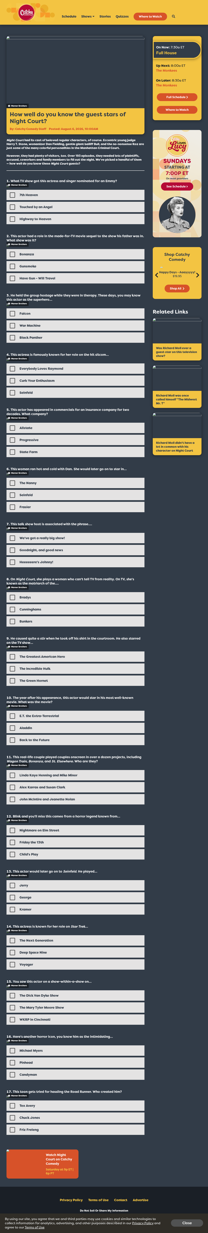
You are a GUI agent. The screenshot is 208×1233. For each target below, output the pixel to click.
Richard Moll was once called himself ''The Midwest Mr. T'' (176, 399)
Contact (120, 1200)
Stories (105, 16)
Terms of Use (98, 1200)
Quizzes (122, 16)
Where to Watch (150, 17)
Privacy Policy (71, 1200)
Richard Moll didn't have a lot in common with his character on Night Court (175, 447)
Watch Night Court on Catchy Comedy (59, 1159)
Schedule (69, 16)
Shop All (176, 288)
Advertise (140, 1200)
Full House (166, 53)
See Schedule (176, 186)
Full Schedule (176, 97)
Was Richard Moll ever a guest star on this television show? (176, 352)
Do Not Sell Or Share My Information (104, 1210)
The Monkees (166, 70)
